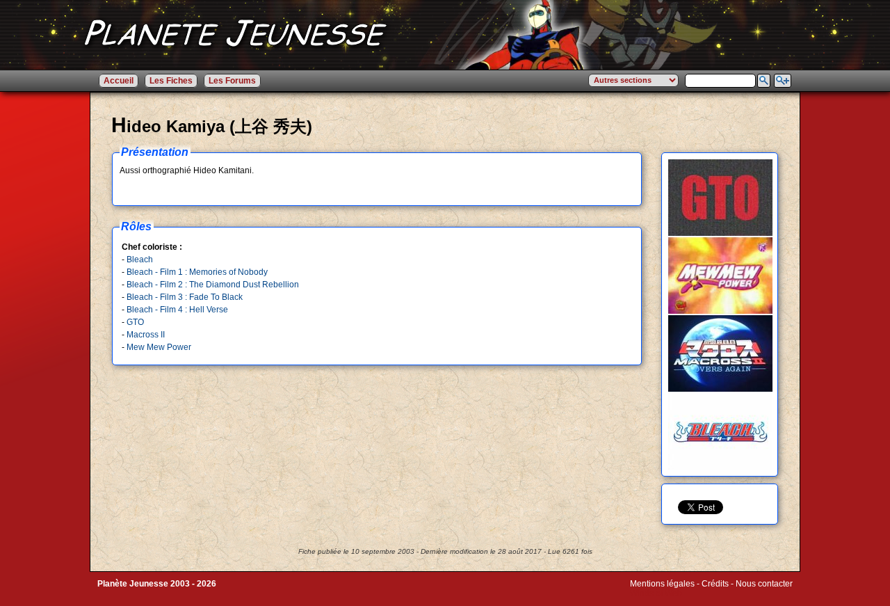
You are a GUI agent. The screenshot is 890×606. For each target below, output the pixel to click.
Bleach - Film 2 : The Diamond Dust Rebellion (213, 284)
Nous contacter (764, 584)
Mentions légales (662, 584)
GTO (135, 322)
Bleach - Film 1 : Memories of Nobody (197, 272)
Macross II (146, 335)
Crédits (715, 584)
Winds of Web (656, 593)
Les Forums (232, 81)
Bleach (140, 259)
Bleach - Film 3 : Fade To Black (185, 297)
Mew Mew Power (159, 347)
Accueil (119, 81)
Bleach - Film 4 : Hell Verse (177, 309)
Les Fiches (171, 81)
